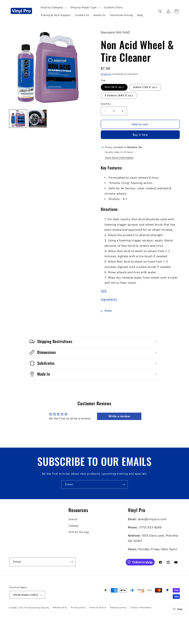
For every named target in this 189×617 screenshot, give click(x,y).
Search (73, 519)
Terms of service (97, 607)
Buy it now (140, 134)
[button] (53, 7)
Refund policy (60, 607)
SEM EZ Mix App (78, 532)
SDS (104, 291)
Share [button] (108, 310)
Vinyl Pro (23, 608)
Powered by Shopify (38, 608)
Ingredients (109, 299)
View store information (119, 157)
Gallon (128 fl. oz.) (145, 87)
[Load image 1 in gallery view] (18, 118)
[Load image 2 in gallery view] (38, 118)
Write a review (119, 416)
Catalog (73, 525)
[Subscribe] (123, 484)
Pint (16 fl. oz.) (114, 87)
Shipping (106, 74)
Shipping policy (118, 607)
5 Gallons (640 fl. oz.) (119, 95)
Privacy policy (78, 607)
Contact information (140, 607)
